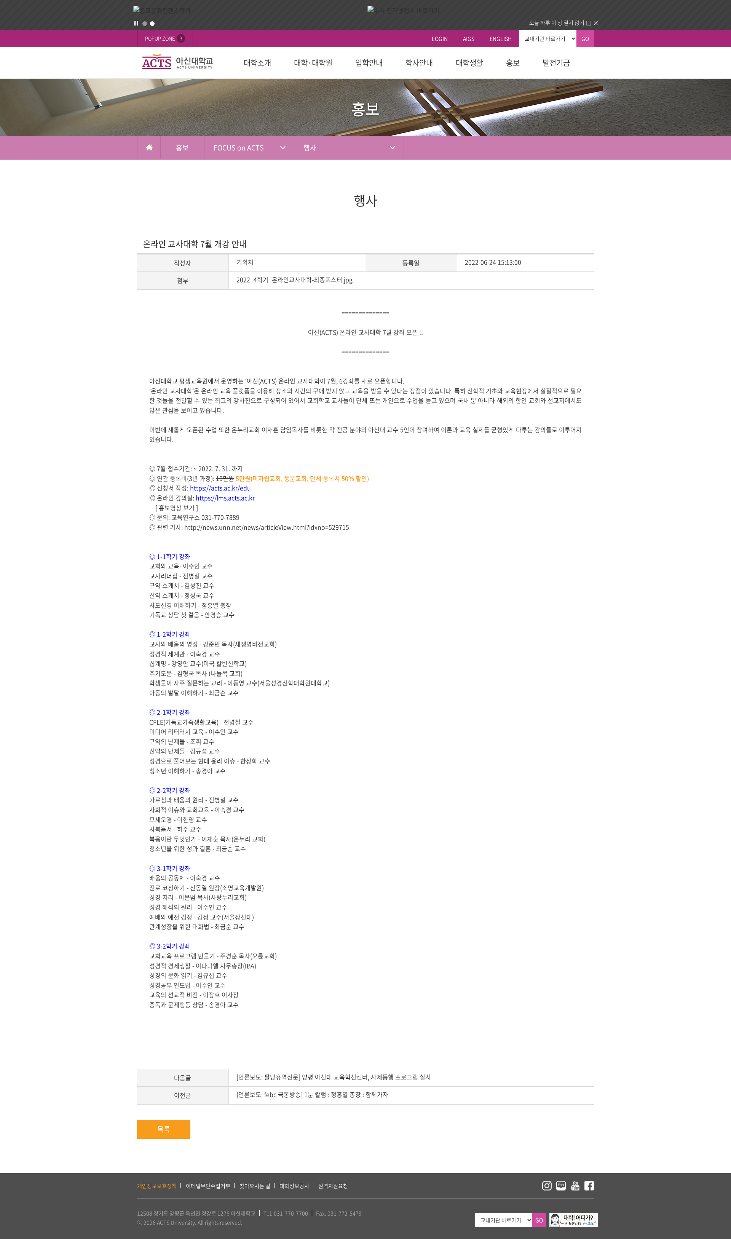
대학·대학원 (313, 62)
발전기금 (556, 62)
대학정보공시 (294, 1185)
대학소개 (257, 62)
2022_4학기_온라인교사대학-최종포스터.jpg (294, 279)
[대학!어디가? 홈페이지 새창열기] (573, 1217)
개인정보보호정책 (157, 1185)
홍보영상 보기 (179, 507)
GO (585, 38)
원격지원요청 (333, 1185)
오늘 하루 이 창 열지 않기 (556, 22)
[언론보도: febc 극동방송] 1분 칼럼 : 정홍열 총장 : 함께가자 (312, 1094)
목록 (163, 1129)
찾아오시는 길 (254, 1185)
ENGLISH (501, 38)
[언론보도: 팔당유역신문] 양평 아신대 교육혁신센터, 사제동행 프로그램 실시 (333, 1076)
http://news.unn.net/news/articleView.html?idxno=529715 (266, 527)
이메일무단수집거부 (208, 1185)
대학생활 (469, 62)
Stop (136, 23)
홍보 (513, 62)
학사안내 (419, 62)
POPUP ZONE (163, 38)
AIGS (468, 38)
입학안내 (369, 62)
